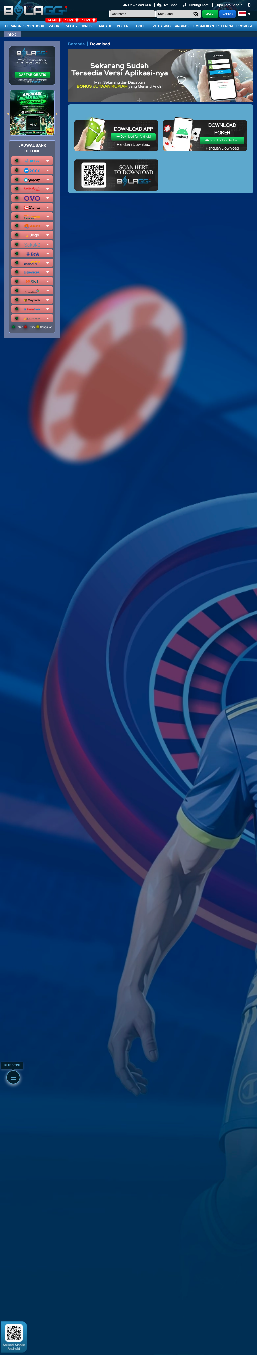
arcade (105, 26)
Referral (225, 26)
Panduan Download (133, 144)
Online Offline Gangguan (33, 326)
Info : (11, 34)
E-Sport (54, 26)
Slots (71, 26)
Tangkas (181, 26)
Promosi (244, 26)
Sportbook (33, 26)
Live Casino (160, 26)
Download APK (139, 5)
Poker (122, 26)
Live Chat (169, 5)
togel (139, 26)
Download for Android (135, 136)
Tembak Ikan (202, 26)
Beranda (13, 26)
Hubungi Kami (198, 5)
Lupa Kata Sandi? (229, 5)
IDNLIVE (88, 26)
